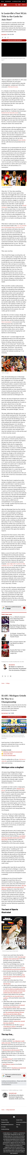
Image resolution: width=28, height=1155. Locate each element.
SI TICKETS (24, 1)
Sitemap (18, 1124)
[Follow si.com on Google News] (24, 608)
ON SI (2, 1)
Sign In (24, 4)
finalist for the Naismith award (9, 113)
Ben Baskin (4, 34)
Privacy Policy (4, 1120)
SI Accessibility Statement (7, 1124)
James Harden (22, 140)
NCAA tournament (6, 322)
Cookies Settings (5, 1129)
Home (2, 683)
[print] (11, 676)
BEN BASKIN (12, 664)
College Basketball (10, 1109)
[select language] (19, 5)
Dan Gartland (4, 713)
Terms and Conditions (21, 1122)
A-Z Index (3, 1127)
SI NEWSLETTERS (16, 1)
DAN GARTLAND (12, 1093)
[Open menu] (2, 5)
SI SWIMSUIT (8, 1)
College (8, 683)
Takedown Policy (5, 1122)
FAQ (17, 1127)
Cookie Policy (19, 1120)
